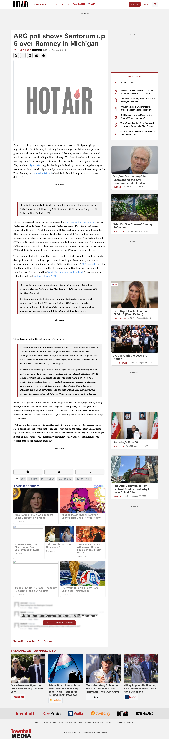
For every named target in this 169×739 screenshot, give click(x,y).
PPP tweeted (88, 264)
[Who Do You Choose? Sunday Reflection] (134, 207)
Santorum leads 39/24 (44, 276)
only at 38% (34, 165)
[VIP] (92, 4)
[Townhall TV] (79, 4)
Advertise (72, 723)
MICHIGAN (33, 479)
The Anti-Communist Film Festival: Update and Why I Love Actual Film (131, 489)
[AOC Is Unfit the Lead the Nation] (134, 339)
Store (65, 4)
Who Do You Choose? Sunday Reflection (133, 226)
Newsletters (63, 723)
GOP (23, 479)
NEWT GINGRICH (65, 479)
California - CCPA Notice (125, 723)
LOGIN (146, 4)
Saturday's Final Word (127, 442)
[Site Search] (155, 4)
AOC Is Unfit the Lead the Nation (130, 357)
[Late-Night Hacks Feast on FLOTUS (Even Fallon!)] (134, 294)
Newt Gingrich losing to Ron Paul (65, 272)
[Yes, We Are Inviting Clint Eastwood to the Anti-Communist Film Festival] (134, 159)
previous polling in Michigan (80, 222)
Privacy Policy (98, 723)
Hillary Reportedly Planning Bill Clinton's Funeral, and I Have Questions (140, 688)
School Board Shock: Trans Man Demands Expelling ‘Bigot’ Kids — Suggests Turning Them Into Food (64, 690)
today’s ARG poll (43, 173)
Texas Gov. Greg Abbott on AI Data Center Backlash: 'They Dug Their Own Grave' (103, 688)
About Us (38, 723)
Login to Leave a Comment (59, 622)
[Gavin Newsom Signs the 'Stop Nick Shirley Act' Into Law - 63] (28, 668)
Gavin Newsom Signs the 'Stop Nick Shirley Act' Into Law (27, 688)
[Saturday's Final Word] (134, 425)
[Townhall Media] (21, 733)
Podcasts (39, 4)
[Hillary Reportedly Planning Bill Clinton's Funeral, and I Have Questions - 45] (141, 668)
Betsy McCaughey (121, 362)
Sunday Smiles (127, 82)
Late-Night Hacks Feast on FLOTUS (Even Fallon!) (131, 312)
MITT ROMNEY (47, 479)
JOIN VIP (135, 4)
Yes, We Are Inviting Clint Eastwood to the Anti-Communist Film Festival (130, 180)
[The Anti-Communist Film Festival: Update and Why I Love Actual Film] (134, 469)
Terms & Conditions (85, 723)
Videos (53, 4)
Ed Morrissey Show (50, 723)
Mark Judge (118, 187)
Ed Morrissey (22, 50)
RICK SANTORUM (83, 479)
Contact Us (109, 723)
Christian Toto (120, 318)
